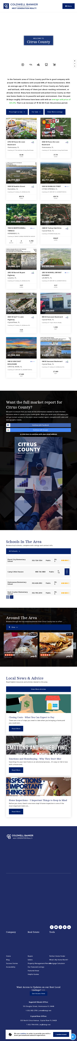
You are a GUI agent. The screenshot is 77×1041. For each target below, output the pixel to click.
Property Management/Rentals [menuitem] (39, 963)
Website (67, 571)
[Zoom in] (74, 60)
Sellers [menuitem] (30, 960)
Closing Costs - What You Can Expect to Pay (31, 717)
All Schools (13, 551)
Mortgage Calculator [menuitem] (57, 963)
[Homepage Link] (20, 6)
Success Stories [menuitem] (12, 963)
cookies (23, 1033)
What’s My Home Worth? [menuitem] (58, 960)
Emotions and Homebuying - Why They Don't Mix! (35, 758)
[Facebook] (51, 927)
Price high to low (15, 112)
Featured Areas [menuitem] (33, 971)
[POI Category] (23, 64)
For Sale (35, 112)
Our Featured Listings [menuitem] (36, 967)
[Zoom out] (74, 63)
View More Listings (55, 112)
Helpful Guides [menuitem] (33, 974)
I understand (61, 1034)
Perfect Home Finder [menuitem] (57, 956)
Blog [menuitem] (8, 960)
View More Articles (38, 689)
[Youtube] (56, 927)
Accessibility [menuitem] (10, 967)
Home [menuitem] (8, 956)
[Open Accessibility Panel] (72, 1036)
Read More (16, 729)
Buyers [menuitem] (30, 956)
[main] (38, 419)
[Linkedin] (69, 927)
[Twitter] (64, 927)
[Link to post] (38, 703)
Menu (69, 6)
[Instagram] (60, 927)
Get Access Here (38, 993)
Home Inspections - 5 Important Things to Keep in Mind (38, 800)
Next (73, 645)
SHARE (34, 634)
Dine (13, 627)
